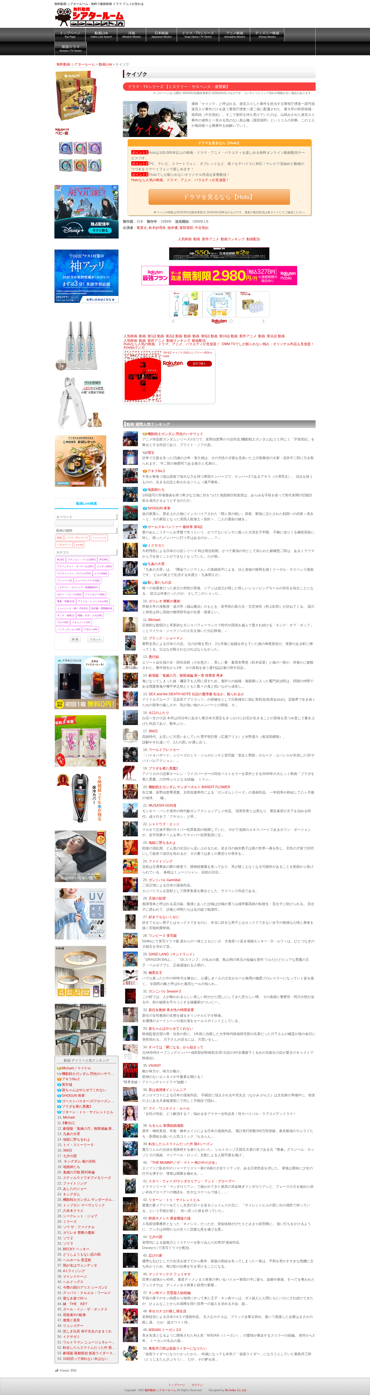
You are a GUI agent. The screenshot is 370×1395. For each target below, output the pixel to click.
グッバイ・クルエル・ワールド (87, 1293)
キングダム (71, 1194)
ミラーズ (70, 1221)
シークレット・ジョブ (80, 1216)
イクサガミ (156, 545)
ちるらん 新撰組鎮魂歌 (166, 1125)
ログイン (197, 1384)
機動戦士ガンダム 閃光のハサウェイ (175, 434)
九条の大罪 (156, 564)
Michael (154, 620)
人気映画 (185, 239)
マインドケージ (75, 1276)
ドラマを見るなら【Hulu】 (219, 197)
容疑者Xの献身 (74, 1315)
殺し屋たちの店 (160, 582)
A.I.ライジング (74, 1271)
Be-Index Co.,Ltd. (236, 1390)
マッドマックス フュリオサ (170, 1274)
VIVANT (155, 1065)
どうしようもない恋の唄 (82, 1254)
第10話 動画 (228, 336)
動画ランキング (233, 239)
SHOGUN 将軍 (159, 508)
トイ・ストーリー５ (78, 1145)
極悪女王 (155, 972)
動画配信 (253, 239)
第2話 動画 (174, 336)
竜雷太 (142, 228)
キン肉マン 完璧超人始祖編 (170, 1293)
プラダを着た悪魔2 (163, 768)
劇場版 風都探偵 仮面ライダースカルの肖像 (96, 1353)
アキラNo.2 (156, 471)
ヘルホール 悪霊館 (77, 1260)
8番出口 (69, 1123)
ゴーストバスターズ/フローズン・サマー (93, 1101)
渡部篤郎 (186, 228)
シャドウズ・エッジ (164, 824)
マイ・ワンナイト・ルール (169, 1108)
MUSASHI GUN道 (162, 805)
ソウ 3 (68, 1243)
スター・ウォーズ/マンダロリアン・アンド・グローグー (192, 1181)
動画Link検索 (86, 503)
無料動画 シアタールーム (160, 1390)
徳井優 (172, 228)
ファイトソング (161, 861)
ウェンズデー (73, 1326)
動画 (196, 239)
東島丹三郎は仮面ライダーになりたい (178, 1348)
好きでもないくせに (164, 917)
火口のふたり (159, 713)
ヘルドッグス (73, 1282)
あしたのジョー (75, 1189)
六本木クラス (73, 1211)
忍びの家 (155, 1255)
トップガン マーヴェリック (84, 1205)
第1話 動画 (156, 336)
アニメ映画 (234, 35)
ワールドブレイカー (164, 750)
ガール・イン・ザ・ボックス (85, 1309)
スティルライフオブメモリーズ (87, 1178)
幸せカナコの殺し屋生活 (167, 1311)
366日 (153, 731)
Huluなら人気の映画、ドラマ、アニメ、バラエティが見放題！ (180, 180)
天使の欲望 (157, 898)
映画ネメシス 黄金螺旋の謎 (170, 1218)
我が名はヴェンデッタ (80, 1265)
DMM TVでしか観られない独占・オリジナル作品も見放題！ (268, 344)
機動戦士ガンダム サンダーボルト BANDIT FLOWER (189, 787)
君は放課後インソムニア (167, 1090)
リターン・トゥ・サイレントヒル (174, 1200)
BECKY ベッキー (76, 1249)
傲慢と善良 (71, 1320)
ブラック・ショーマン (166, 638)
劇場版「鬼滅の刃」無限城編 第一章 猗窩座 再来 (186, 675)
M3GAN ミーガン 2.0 (165, 1330)
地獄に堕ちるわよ (162, 842)
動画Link (101, 35)
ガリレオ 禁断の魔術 (164, 601)
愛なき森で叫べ (75, 1298)
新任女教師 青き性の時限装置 (171, 1010)
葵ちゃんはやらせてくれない (171, 1028)
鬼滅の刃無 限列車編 (79, 1172)
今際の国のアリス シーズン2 (85, 1287)
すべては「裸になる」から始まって (176, 1047)
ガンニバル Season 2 (165, 991)
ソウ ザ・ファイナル (79, 1227)
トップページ (70, 35)
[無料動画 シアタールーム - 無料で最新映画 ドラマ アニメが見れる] (89, 14)
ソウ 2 (68, 1238)
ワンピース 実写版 (163, 935)
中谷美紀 (202, 228)
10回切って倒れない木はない (85, 1359)
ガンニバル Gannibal (165, 880)
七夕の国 (155, 1237)
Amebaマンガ (134, 347)
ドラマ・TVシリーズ (198, 35)
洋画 (131, 35)
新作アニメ (210, 239)
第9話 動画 (209, 336)
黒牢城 (67, 1084)
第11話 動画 (276, 336)
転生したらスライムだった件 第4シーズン (181, 1144)
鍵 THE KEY (75, 1304)
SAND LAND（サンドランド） (172, 954)
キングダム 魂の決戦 (79, 1161)
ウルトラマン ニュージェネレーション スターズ (100, 1342)
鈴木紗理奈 (157, 228)
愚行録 (154, 657)
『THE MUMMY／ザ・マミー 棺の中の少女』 (184, 1162)
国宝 (151, 452)
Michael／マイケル (76, 1068)
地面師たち (156, 489)
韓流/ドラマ (71, 48)
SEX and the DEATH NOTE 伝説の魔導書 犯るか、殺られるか (196, 694)
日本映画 (161, 35)
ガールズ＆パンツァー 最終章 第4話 (175, 527)
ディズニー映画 (267, 35)
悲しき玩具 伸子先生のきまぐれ (87, 1331)
